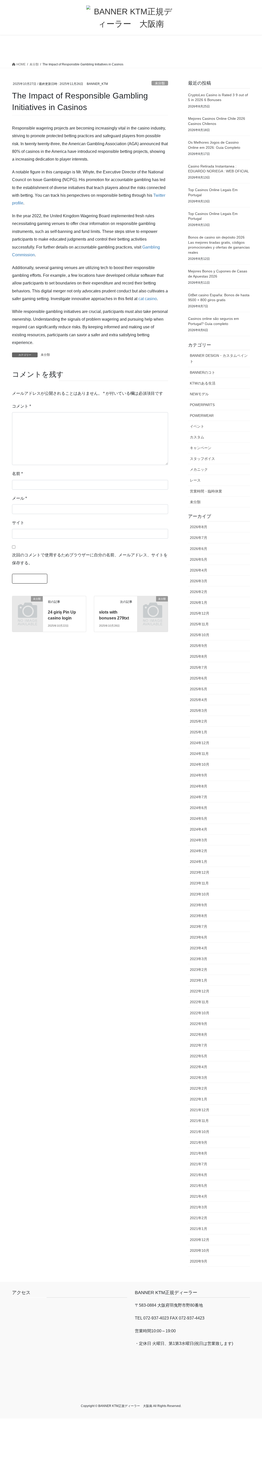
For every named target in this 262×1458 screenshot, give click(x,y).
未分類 (160, 83)
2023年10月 (199, 894)
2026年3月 (198, 581)
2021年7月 (198, 1164)
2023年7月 (198, 926)
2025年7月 (198, 667)
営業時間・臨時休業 (206, 491)
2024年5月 (198, 818)
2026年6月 (198, 549)
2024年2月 (198, 851)
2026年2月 (198, 592)
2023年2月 (198, 970)
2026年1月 (198, 602)
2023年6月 (198, 937)
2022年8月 (198, 1034)
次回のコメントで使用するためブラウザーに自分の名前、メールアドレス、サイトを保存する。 (90, 559)
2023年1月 (198, 980)
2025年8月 (198, 656)
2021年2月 (198, 1218)
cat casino (147, 299)
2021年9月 (198, 1142)
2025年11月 (199, 624)
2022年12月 (199, 991)
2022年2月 (198, 1088)
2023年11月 (199, 883)
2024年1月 (198, 862)
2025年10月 (199, 635)
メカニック (199, 469)
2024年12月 (199, 743)
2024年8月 (198, 786)
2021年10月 (199, 1132)
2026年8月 (198, 527)
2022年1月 (198, 1099)
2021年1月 (198, 1229)
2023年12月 (199, 872)
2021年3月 (198, 1207)
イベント (197, 426)
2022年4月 (198, 1067)
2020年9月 (198, 1261)
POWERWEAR (202, 415)
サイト (18, 522)
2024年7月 (198, 797)
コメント (21, 406)
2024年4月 (198, 829)
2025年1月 (198, 732)
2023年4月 (198, 948)
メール (19, 498)
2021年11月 (199, 1121)
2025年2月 (198, 721)
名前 (17, 473)
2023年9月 (198, 905)
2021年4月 (198, 1196)
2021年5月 (198, 1186)
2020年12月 (199, 1240)
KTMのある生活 (202, 383)
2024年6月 (198, 808)
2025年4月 (198, 700)
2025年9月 (198, 646)
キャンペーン (200, 448)
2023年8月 (198, 916)
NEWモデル (199, 394)
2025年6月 (198, 678)
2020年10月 (199, 1250)
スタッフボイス (202, 459)
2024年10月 (199, 764)
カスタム (197, 437)
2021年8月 (198, 1153)
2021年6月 (198, 1175)
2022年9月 (198, 1024)
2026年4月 (198, 570)
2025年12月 (199, 613)
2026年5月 (198, 559)
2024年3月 (198, 840)
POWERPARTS (202, 405)
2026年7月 (198, 538)
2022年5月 (198, 1056)
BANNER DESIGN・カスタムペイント (219, 358)
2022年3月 (198, 1078)
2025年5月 (198, 689)
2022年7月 (198, 1045)
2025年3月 (198, 710)
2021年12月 (199, 1110)
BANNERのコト (202, 372)
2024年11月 (199, 754)
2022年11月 (199, 1002)
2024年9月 (198, 775)
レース (195, 480)
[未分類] (27, 605)
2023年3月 (198, 959)
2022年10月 (199, 1013)
